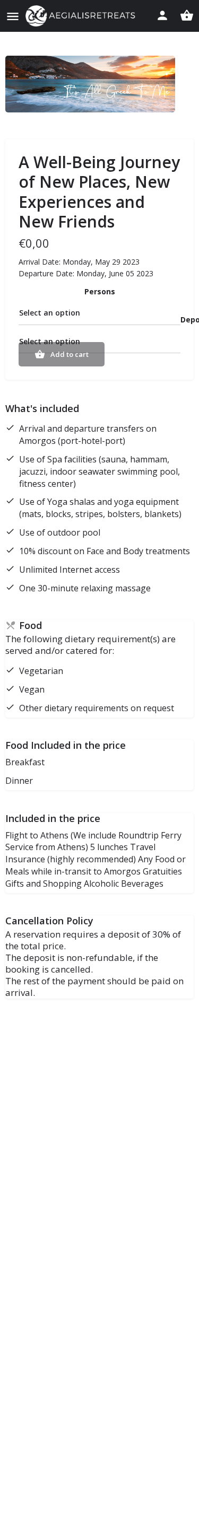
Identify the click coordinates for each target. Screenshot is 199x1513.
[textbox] (99, 312)
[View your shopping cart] (187, 15)
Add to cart (69, 354)
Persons (99, 291)
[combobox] (99, 312)
